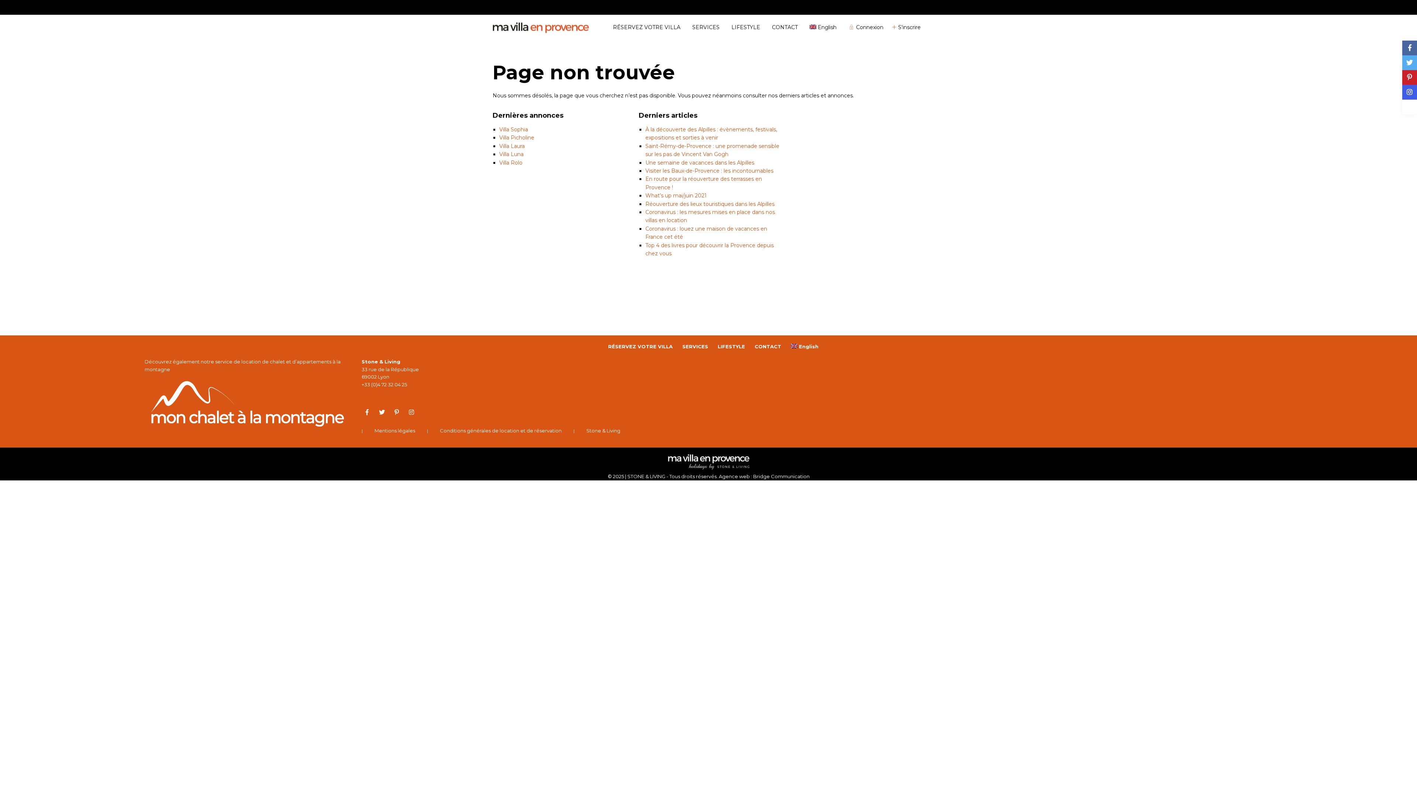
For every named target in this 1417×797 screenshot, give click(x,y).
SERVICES (706, 27)
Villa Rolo (511, 162)
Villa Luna (511, 154)
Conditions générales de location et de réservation (501, 431)
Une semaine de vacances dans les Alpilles (699, 162)
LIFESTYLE (745, 27)
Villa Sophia (513, 129)
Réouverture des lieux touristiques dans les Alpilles (710, 204)
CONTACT (785, 27)
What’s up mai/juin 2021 (676, 195)
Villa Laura (512, 146)
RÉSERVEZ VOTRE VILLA (646, 27)
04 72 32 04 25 (908, 7)
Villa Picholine (516, 137)
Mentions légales (395, 431)
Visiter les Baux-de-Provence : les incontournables (709, 171)
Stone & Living (603, 431)
